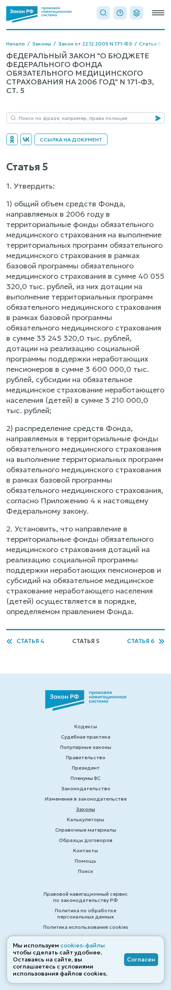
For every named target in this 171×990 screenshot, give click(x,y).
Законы (41, 44)
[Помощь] (120, 12)
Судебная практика (85, 737)
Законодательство (85, 788)
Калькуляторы (85, 819)
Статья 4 (30, 641)
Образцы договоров (85, 840)
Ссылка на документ (71, 139)
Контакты (85, 850)
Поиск (85, 871)
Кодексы (85, 726)
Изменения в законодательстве (86, 799)
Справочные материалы (85, 830)
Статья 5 (150, 44)
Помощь (85, 861)
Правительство (85, 757)
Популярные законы (85, 747)
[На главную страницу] (38, 14)
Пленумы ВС (85, 778)
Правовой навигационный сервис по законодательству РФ (86, 897)
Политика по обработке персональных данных (85, 913)
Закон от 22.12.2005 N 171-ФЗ (95, 44)
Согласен (141, 959)
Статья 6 (140, 641)
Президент (86, 768)
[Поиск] (103, 12)
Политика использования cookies (85, 927)
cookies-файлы (82, 945)
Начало (15, 44)
